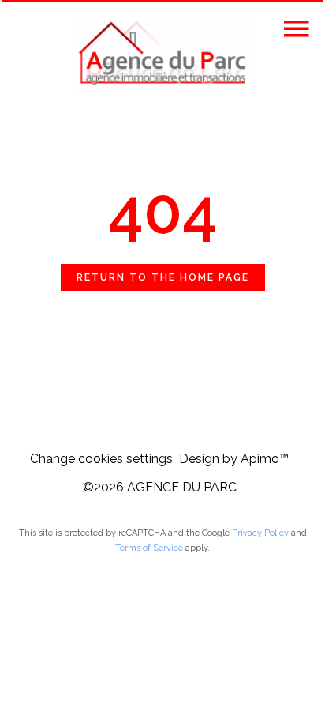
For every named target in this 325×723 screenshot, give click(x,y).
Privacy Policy (260, 533)
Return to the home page (163, 277)
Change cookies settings (101, 458)
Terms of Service (149, 548)
